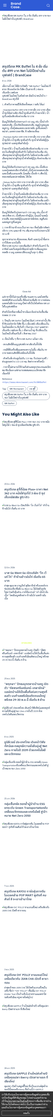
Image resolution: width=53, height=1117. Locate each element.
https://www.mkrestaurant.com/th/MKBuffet (24, 382)
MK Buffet (9, 403)
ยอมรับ (26, 1113)
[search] (48, 5)
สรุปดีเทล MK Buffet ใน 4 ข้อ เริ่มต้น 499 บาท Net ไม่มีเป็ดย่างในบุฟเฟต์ (25, 396)
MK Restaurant (17, 388)
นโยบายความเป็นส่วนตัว (18, 1101)
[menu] (5, 5)
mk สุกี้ (32, 388)
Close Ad (26, 291)
